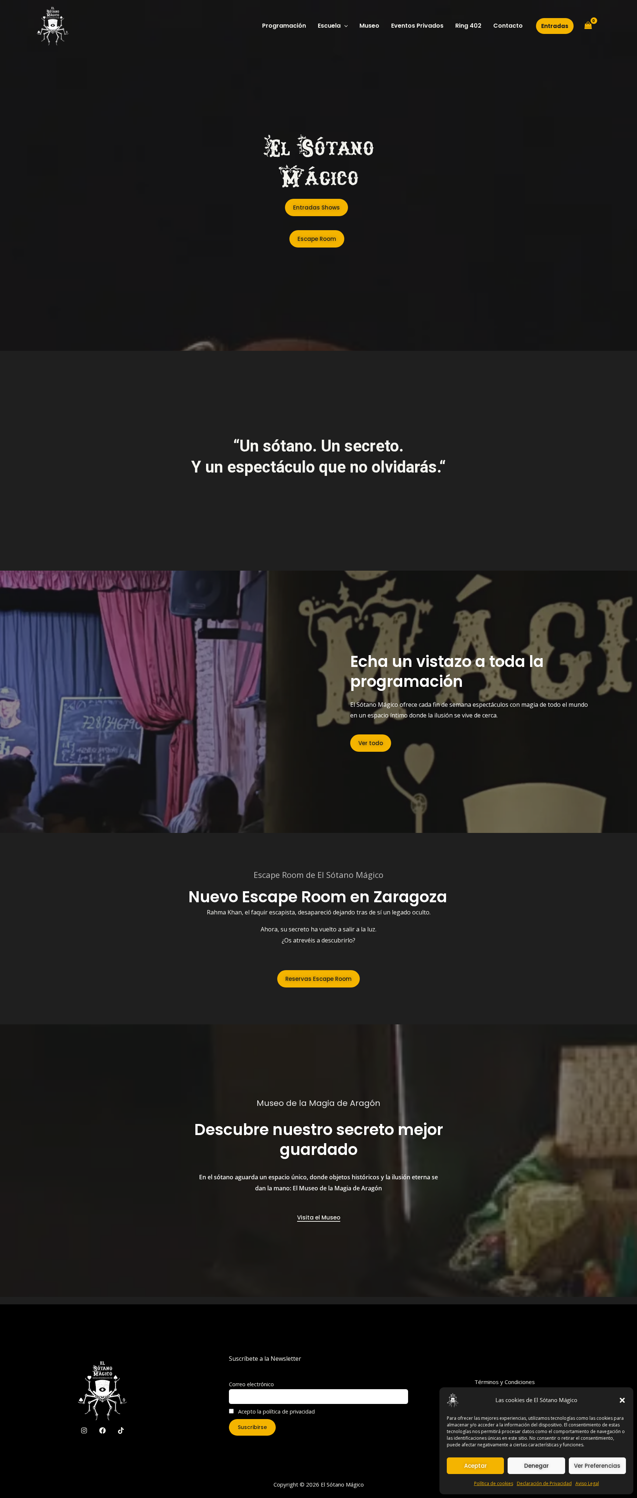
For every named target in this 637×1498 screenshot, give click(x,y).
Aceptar (475, 1466)
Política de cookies (493, 1483)
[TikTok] (121, 1430)
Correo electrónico (251, 1384)
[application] (344, 25)
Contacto (508, 25)
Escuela (329, 25)
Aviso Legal (587, 1483)
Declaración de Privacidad (544, 1483)
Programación (284, 25)
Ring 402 (468, 25)
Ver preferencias (597, 1466)
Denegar (536, 1466)
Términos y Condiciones (504, 1381)
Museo (369, 25)
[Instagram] (84, 1430)
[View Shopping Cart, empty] (588, 25)
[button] (622, 1400)
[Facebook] (102, 1430)
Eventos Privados (417, 25)
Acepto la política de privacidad (276, 1411)
